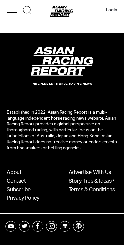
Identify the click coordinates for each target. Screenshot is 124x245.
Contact (16, 181)
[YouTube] (10, 226)
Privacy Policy (23, 198)
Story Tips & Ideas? (91, 181)
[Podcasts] (78, 226)
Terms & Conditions (92, 189)
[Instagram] (51, 226)
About (14, 172)
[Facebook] (37, 226)
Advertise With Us (90, 172)
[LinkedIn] (65, 226)
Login (111, 10)
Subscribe (19, 189)
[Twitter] (24, 226)
